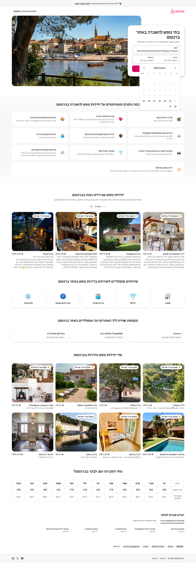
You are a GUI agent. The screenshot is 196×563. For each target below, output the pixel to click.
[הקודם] (104, 206)
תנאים (154, 558)
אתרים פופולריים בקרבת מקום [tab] (144, 520)
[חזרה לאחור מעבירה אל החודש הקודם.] (175, 68)
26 (160, 101)
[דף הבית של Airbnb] (177, 11)
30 (175, 106)
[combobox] (156, 51)
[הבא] (91, 206)
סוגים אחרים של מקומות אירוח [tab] (172, 520)
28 (149, 101)
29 (144, 101)
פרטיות (162, 558)
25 (165, 101)
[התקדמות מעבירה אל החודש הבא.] (144, 68)
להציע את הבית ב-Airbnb (24, 11)
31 (170, 106)
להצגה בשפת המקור (83, 3)
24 (170, 101)
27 (154, 101)
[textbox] (168, 60)
